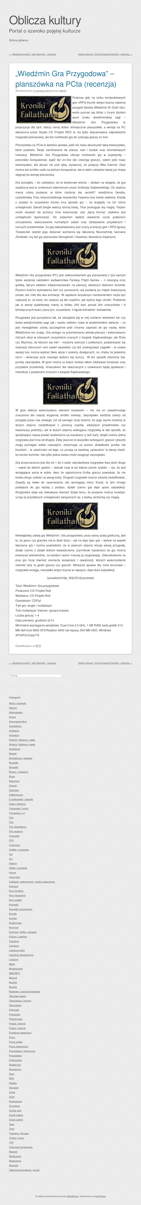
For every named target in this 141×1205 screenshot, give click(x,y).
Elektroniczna (16, 794)
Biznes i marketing (18, 772)
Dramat (13, 785)
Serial (12, 1092)
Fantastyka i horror (18, 808)
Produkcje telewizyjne (20, 1032)
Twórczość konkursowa (20, 1147)
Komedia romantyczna (20, 909)
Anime (12, 717)
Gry (11, 854)
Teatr (11, 1124)
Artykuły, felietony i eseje (22, 740)
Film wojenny (16, 831)
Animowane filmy (18, 721)
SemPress (100, 1196)
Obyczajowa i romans (20, 1000)
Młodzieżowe (16, 968)
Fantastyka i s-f (17, 813)
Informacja (14, 877)
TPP (11, 1142)
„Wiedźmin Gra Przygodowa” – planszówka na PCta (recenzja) (65, 78)
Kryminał (13, 927)
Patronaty (14, 1010)
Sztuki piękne (16, 1115)
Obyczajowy (15, 1005)
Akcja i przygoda (17, 703)
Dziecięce (14, 790)
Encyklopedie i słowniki (21, 799)
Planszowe (14, 1014)
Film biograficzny (17, 826)
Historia (13, 863)
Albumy (13, 707)
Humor (12, 872)
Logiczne (13, 959)
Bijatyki (13, 753)
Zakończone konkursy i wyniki (24, 1170)
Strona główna (18, 40)
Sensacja (14, 1087)
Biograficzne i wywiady (20, 758)
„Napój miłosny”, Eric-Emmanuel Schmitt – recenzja (105, 54)
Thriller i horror (16, 1138)
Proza (12, 1037)
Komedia (13, 904)
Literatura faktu (17, 950)
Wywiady (13, 1165)
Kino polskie (15, 900)
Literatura (14, 941)
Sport (12, 1096)
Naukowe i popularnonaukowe (24, 991)
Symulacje (14, 1106)
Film (11, 817)
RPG (38, 646)
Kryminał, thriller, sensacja (23, 932)
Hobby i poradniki (18, 868)
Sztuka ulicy (15, 1110)
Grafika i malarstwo (19, 849)
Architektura (15, 726)
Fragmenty (14, 845)
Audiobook (14, 749)
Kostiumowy (15, 923)
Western (13, 1151)
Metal (12, 964)
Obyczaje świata (17, 996)
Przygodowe (15, 1055)
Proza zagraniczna (18, 1046)
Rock (11, 1074)
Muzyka (13, 982)
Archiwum (14, 730)
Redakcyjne (15, 1064)
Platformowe (15, 1019)
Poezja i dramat (17, 1023)
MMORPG (14, 973)
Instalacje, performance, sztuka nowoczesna (32, 881)
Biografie (13, 762)
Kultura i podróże (18, 936)
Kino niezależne (17, 895)
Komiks (13, 913)
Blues (12, 776)
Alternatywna (16, 712)
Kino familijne (16, 891)
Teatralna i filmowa (19, 1133)
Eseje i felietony (17, 804)
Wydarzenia (15, 1156)
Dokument (14, 781)
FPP (11, 840)
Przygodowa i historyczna (22, 1051)
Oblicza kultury (45, 19)
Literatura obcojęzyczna (21, 955)
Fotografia (14, 836)
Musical (13, 977)
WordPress (72, 1196)
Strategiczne (15, 1101)
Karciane (13, 886)
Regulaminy (15, 1069)
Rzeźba (13, 1083)
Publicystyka (15, 1060)
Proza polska (15, 1042)
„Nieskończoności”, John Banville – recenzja (32, 54)
